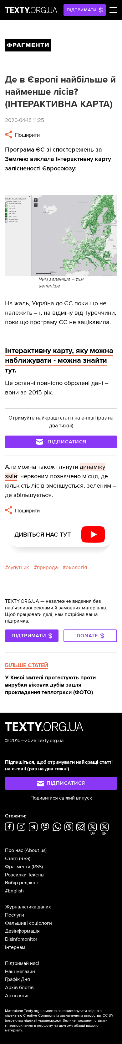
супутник (18, 567)
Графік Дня (17, 979)
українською (49, 1020)
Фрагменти (17, 867)
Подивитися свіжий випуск (61, 798)
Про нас (14, 850)
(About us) (35, 850)
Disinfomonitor (21, 939)
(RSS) (24, 858)
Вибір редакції (21, 883)
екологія (76, 567)
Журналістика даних (28, 907)
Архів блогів (19, 987)
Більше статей (26, 665)
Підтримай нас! (22, 963)
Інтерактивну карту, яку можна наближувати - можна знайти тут (59, 360)
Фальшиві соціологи (28, 923)
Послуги (14, 915)
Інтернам (15, 947)
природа (47, 567)
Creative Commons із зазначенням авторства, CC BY (68, 1015)
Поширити (27, 135)
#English (14, 891)
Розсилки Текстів (24, 875)
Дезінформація (22, 931)
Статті (11, 858)
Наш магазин (20, 971)
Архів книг (17, 996)
